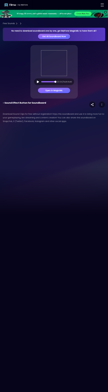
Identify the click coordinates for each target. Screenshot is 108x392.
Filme (12, 5)
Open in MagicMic (54, 90)
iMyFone (24, 5)
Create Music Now (83, 13)
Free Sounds (9, 23)
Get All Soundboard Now (54, 36)
